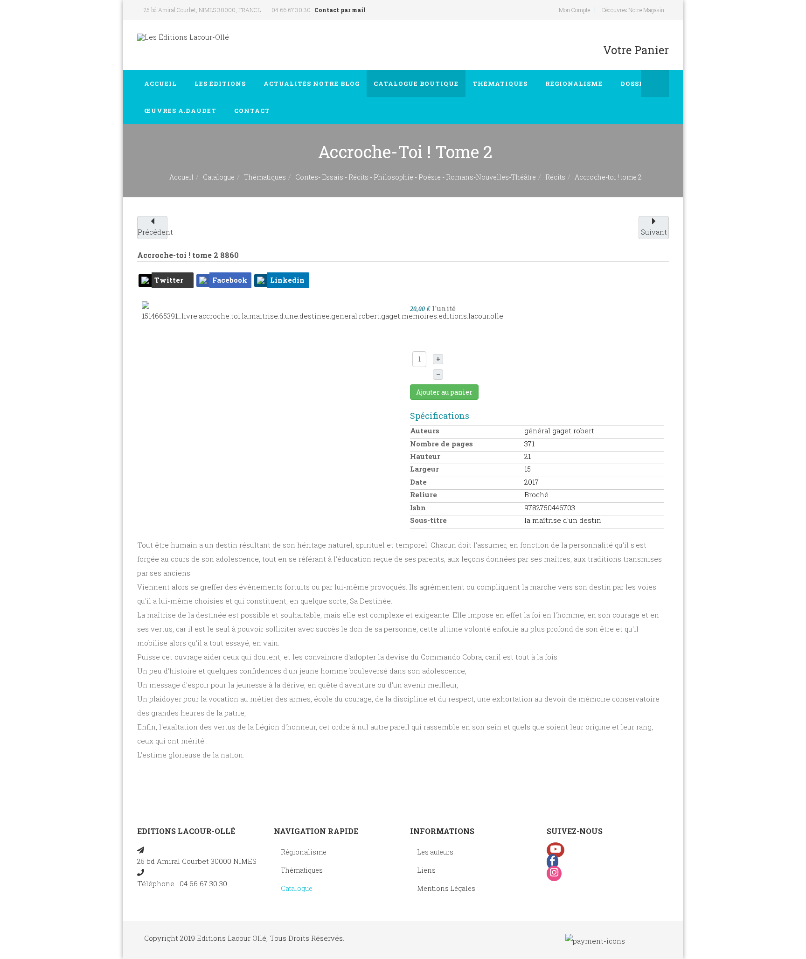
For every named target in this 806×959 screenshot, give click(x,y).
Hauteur (425, 456)
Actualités (312, 83)
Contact (253, 110)
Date (418, 481)
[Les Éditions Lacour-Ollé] (183, 37)
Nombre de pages (441, 443)
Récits (555, 177)
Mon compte (574, 10)
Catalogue (416, 83)
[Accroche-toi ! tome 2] (322, 311)
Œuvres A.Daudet (181, 110)
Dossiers (639, 83)
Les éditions (221, 83)
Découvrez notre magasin (633, 10)
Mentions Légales (446, 888)
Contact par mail (340, 10)
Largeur (424, 468)
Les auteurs (435, 852)
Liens (426, 870)
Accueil (161, 83)
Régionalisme (574, 83)
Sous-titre (428, 520)
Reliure (423, 494)
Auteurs (424, 430)
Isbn (418, 507)
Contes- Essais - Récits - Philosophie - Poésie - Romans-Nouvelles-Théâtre (415, 177)
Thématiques (500, 83)
